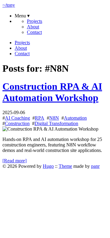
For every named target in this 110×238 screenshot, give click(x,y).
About (33, 26)
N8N (54, 118)
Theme (65, 166)
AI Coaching (17, 118)
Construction (17, 123)
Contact (34, 32)
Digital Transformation (56, 123)
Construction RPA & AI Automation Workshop (52, 92)
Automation (75, 118)
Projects (34, 21)
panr (95, 166)
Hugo (48, 166)
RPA (39, 118)
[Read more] (14, 160)
